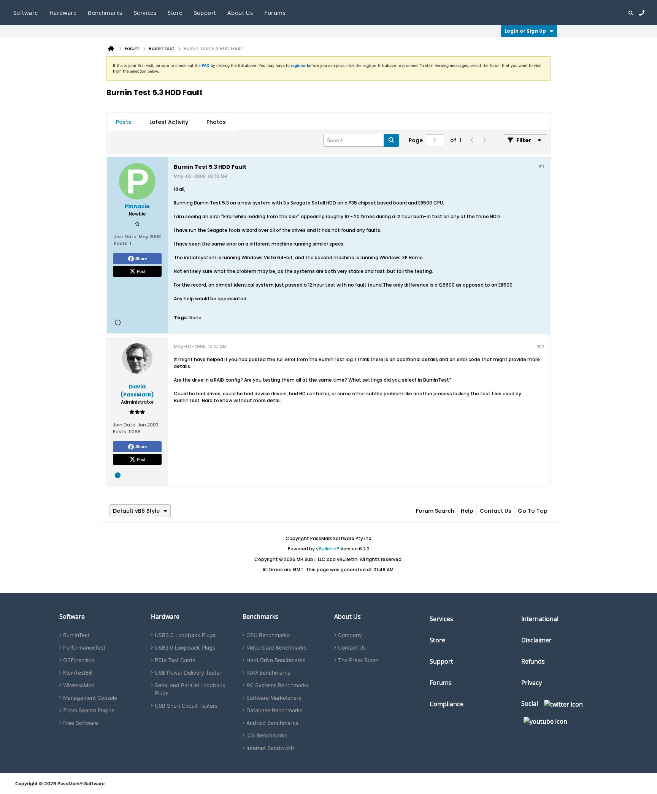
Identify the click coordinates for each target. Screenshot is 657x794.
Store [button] (175, 12)
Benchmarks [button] (105, 12)
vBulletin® (327, 548)
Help (467, 511)
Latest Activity (168, 122)
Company (350, 635)
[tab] (123, 122)
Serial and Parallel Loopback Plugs (190, 689)
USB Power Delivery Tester (188, 672)
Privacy (531, 682)
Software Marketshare (274, 697)
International (540, 619)
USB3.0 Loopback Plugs (185, 635)
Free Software (80, 723)
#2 (540, 346)
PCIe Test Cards (175, 660)
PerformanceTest (84, 647)
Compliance (446, 704)
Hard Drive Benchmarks (275, 660)
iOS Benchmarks (266, 735)
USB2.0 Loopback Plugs (185, 647)
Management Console (90, 697)
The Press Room (358, 660)
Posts (123, 122)
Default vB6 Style (136, 511)
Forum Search (435, 511)
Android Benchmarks (272, 723)
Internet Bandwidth (270, 748)
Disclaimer (536, 640)
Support (205, 12)
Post (141, 271)
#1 (541, 166)
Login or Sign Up (525, 31)
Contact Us (495, 511)
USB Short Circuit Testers (186, 705)
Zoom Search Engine (88, 710)
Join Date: (126, 236)
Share (141, 258)
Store (437, 640)
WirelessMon (78, 685)
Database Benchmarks (274, 710)
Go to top (533, 511)
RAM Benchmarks (268, 672)
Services (441, 619)
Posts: (121, 243)
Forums (275, 12)
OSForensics (78, 660)
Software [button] (25, 12)
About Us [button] (240, 12)
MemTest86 (77, 672)
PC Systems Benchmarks (277, 685)
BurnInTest (76, 635)
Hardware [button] (63, 12)
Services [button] (145, 12)
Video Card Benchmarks (276, 647)
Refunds (533, 661)
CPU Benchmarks (268, 635)
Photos (216, 122)
